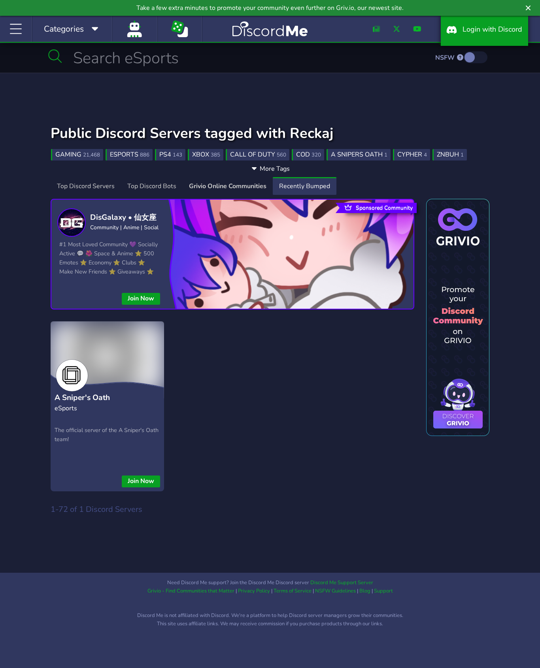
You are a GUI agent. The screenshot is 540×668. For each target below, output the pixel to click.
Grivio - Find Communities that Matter (190, 590)
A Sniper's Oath (82, 397)
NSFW (445, 57)
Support (383, 590)
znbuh (450, 154)
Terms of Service (293, 590)
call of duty (258, 154)
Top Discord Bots (151, 186)
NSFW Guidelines (335, 590)
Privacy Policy (254, 590)
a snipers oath (359, 154)
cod (308, 154)
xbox (206, 154)
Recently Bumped (304, 186)
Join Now (141, 298)
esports (129, 154)
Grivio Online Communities (227, 186)
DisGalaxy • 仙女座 (123, 217)
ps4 (170, 154)
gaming (77, 154)
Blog (364, 590)
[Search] (55, 56)
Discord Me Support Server (341, 582)
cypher (412, 154)
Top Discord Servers (86, 186)
